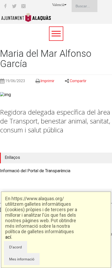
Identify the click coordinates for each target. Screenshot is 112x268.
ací (8, 237)
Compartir (78, 81)
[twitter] (14, 6)
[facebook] (5, 6)
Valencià (58, 5)
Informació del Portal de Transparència (35, 170)
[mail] (23, 6)
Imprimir (47, 81)
